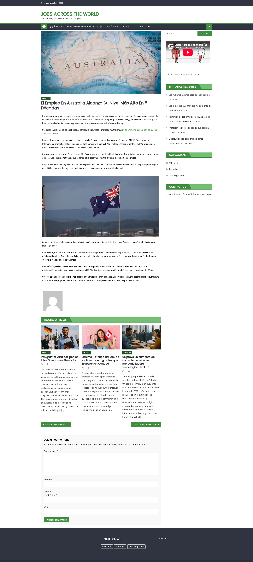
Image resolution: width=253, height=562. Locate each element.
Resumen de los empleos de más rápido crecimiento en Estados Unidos (189, 119)
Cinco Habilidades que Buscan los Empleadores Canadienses (147, 424)
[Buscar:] (182, 33)
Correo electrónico (50, 493)
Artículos (112, 26)
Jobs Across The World (70, 14)
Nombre (49, 479)
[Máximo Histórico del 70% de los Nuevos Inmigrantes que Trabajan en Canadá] (101, 337)
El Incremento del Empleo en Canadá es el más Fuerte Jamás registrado (58, 424)
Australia (173, 169)
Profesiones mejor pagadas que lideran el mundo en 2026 (190, 130)
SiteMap (163, 538)
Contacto (129, 26)
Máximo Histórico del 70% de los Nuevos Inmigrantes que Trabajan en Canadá (100, 360)
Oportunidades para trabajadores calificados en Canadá (186, 141)
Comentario (51, 451)
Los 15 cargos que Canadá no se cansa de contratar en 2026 (190, 108)
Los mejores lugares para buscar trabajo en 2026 (189, 97)
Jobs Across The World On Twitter (183, 74)
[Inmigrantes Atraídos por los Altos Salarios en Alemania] (60, 337)
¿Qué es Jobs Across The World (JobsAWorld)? (76, 26)
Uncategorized (176, 175)
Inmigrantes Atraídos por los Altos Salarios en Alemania (59, 358)
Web (46, 507)
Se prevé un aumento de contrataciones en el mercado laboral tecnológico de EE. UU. (138, 362)
